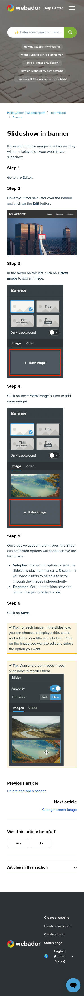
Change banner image (59, 810)
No (40, 843)
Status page (53, 943)
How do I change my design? (42, 63)
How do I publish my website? (42, 46)
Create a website (56, 917)
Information (58, 113)
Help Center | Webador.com (26, 113)
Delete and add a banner (26, 791)
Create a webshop (57, 926)
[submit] (70, 32)
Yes (18, 843)
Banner (18, 117)
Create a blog (54, 934)
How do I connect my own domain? (42, 71)
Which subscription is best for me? (42, 55)
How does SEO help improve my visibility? (42, 79)
